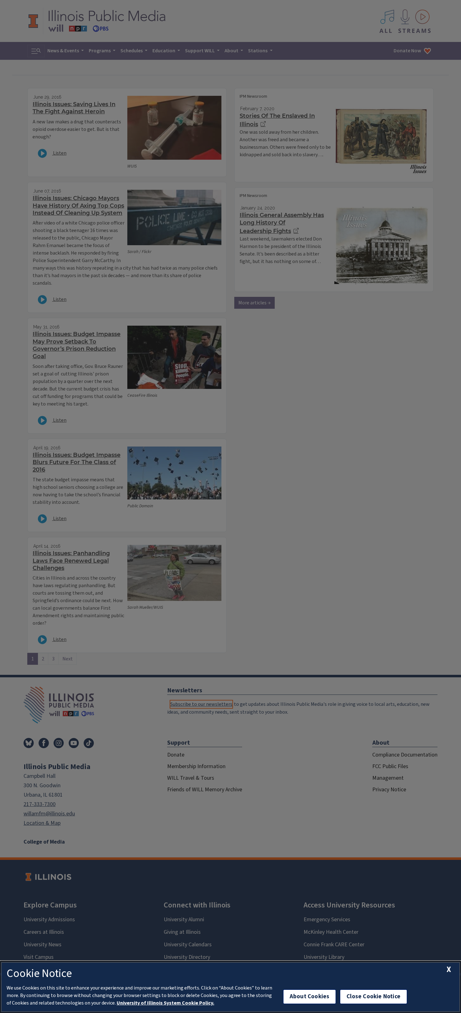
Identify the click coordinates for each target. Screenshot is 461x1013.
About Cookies (309, 996)
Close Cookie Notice (373, 996)
